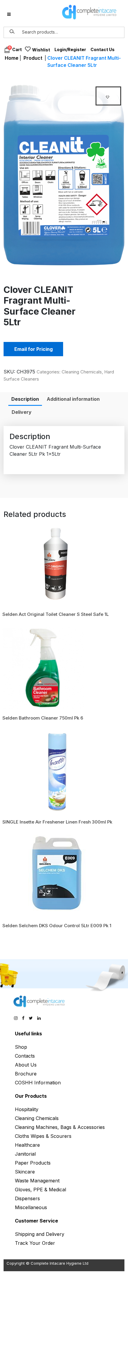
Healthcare (27, 1145)
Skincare (25, 1172)
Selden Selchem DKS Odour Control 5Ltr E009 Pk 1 (56, 925)
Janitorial (25, 1154)
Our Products (31, 1096)
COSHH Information (38, 1083)
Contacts (25, 1056)
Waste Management (37, 1181)
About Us (26, 1065)
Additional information (73, 399)
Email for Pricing (33, 349)
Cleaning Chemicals (82, 372)
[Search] (12, 31)
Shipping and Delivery (39, 1234)
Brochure (26, 1074)
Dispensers (27, 1198)
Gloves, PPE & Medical (40, 1189)
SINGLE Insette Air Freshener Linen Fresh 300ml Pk (57, 822)
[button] (108, 95)
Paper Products (33, 1163)
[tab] (25, 399)
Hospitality (26, 1109)
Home (11, 58)
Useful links (28, 1034)
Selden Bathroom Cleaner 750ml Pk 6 (42, 718)
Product (33, 58)
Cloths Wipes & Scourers (43, 1136)
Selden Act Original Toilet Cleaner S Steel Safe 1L (55, 614)
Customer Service (36, 1221)
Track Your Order (35, 1243)
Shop (21, 1047)
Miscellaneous (31, 1207)
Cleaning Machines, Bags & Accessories (60, 1127)
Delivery (22, 412)
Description (25, 399)
